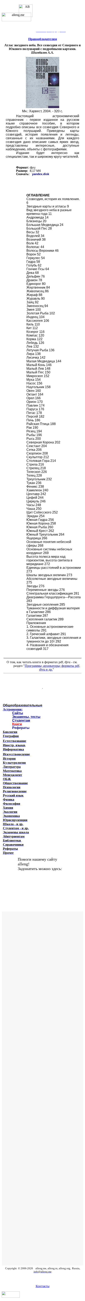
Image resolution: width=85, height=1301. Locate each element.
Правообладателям (42, 39)
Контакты (43, 1286)
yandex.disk (40, 174)
